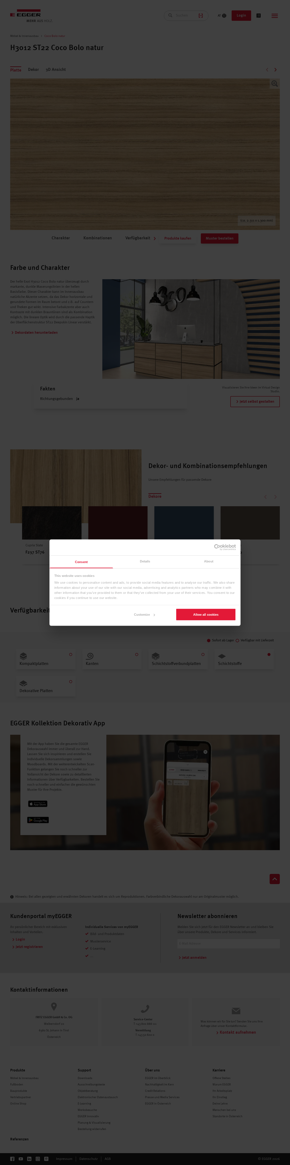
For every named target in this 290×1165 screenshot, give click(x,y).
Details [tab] (145, 561)
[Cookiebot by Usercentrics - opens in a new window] (217, 547)
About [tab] (208, 561)
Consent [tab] (81, 562)
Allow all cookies (206, 614)
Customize (142, 614)
